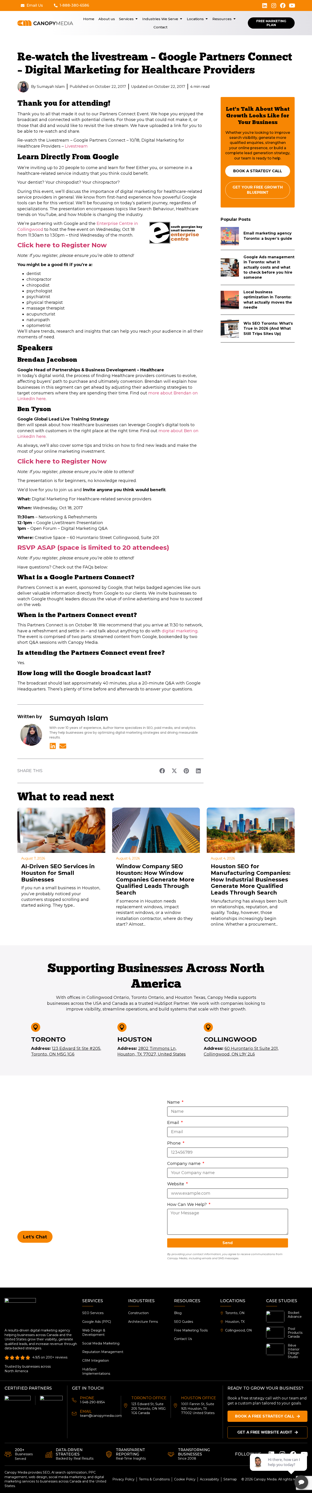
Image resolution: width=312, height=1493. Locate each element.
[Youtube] (292, 5)
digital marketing (180, 630)
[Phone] (74, 1400)
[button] (162, 771)
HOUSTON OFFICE (198, 1398)
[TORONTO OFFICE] (125, 1405)
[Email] (74, 1413)
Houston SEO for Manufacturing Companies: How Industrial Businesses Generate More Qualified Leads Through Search (251, 879)
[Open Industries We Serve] (181, 19)
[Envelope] (62, 746)
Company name (184, 1163)
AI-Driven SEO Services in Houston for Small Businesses (58, 873)
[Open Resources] (234, 19)
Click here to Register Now (62, 245)
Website (176, 1183)
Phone (174, 1143)
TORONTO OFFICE (149, 1398)
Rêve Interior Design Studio (293, 1351)
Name (174, 1102)
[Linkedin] (264, 5)
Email (173, 1122)
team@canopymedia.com (101, 1416)
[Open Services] (136, 19)
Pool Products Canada (295, 1333)
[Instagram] (273, 5)
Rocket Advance (295, 1315)
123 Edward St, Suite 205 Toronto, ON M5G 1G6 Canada (148, 1408)
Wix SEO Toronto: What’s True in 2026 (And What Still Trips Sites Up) (268, 328)
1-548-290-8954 (92, 1402)
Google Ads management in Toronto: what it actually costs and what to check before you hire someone (268, 267)
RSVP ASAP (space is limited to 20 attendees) (93, 547)
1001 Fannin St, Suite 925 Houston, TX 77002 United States (197, 1408)
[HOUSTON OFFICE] (175, 1405)
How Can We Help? (187, 1204)
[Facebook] (283, 5)
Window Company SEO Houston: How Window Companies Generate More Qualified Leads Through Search (155, 879)
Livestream (76, 146)
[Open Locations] (206, 19)
